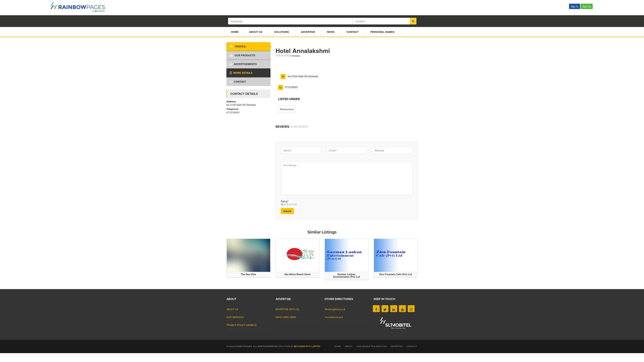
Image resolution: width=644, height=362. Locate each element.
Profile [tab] (240, 46)
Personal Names (382, 32)
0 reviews (295, 55)
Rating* (284, 201)
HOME (337, 346)
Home (235, 32)
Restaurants (287, 109)
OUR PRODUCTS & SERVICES (371, 346)
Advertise (308, 32)
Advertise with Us (287, 309)
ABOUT (348, 346)
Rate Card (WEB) (286, 317)
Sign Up (586, 6)
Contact (352, 32)
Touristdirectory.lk (334, 317)
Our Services (235, 317)
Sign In (574, 6)
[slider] (282, 55)
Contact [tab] (240, 81)
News (331, 32)
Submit (287, 211)
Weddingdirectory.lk (335, 309)
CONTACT (411, 346)
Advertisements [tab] (245, 64)
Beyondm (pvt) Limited (307, 346)
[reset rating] (282, 204)
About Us (255, 32)
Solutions (281, 32)
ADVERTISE (396, 346)
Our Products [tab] (245, 55)
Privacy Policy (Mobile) (241, 325)
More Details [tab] (242, 73)
